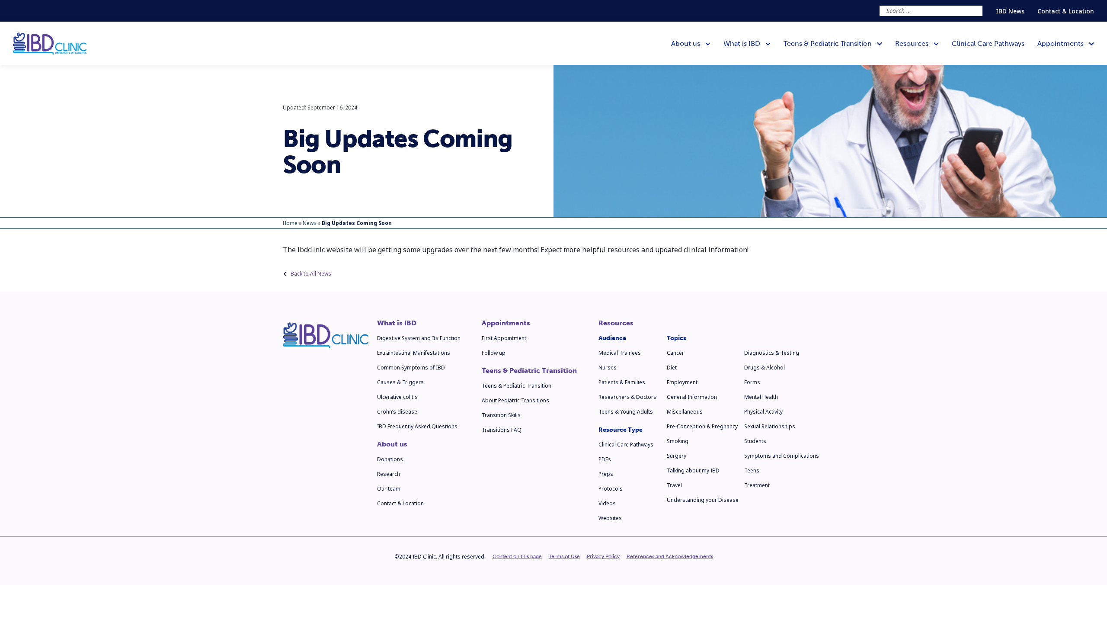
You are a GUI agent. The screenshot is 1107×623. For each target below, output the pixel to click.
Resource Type (620, 430)
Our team (388, 488)
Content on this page (517, 556)
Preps (605, 474)
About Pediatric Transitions (515, 400)
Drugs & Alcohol (764, 367)
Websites (610, 518)
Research (388, 474)
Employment (682, 382)
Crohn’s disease (397, 411)
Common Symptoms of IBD (411, 367)
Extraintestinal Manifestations (413, 352)
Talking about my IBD (693, 470)
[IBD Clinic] (49, 43)
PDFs (604, 459)
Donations (390, 459)
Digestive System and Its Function (419, 338)
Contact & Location (1065, 11)
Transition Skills (501, 415)
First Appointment (504, 338)
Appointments (506, 323)
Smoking (677, 441)
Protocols (610, 488)
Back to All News (311, 273)
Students (755, 441)
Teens (751, 470)
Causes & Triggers (400, 382)
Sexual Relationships (769, 426)
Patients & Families (621, 382)
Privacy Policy (603, 556)
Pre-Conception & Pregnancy (702, 426)
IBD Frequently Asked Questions (417, 426)
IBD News (1010, 11)
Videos (607, 503)
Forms (752, 382)
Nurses (607, 367)
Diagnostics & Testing (771, 352)
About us (392, 444)
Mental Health (761, 397)
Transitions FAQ (502, 430)
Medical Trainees (619, 352)
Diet (672, 367)
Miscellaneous (685, 411)
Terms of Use (564, 556)
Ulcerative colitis (397, 397)
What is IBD (396, 323)
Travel (674, 485)
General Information (692, 397)
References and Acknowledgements (670, 556)
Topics (676, 338)
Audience (612, 338)
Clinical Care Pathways (625, 444)
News (310, 223)
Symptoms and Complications (781, 455)
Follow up (494, 352)
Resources (615, 323)
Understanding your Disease (703, 500)
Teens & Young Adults (625, 411)
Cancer (675, 352)
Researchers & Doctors (627, 397)
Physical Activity (763, 411)
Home (290, 223)
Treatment (757, 485)
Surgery (676, 455)
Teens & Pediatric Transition (529, 371)
